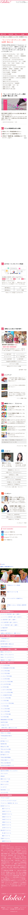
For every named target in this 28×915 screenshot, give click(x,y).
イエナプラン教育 (5, 781)
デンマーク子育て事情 (6, 697)
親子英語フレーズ (5, 754)
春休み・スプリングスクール (7, 654)
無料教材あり (8, 290)
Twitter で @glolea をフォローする (13, 534)
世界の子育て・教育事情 (18, 867)
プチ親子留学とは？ (5, 638)
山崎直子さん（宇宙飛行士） (14, 484)
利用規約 (16, 907)
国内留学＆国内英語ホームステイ (14, 361)
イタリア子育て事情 (5, 673)
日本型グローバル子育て (8, 77)
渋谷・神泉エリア (6, 440)
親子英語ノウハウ (5, 741)
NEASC (18, 63)
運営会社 (3, 907)
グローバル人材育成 (20, 77)
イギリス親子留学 (8, 359)
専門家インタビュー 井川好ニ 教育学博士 (16, 606)
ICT (14, 85)
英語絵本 (3, 776)
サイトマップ (23, 907)
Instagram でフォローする (10, 537)
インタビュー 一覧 (21, 522)
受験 (13, 86)
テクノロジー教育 (7, 85)
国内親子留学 (4, 630)
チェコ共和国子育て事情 (6, 695)
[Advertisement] (14, 18)
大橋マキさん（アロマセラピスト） (14, 472)
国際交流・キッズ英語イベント (8, 660)
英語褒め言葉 (4, 743)
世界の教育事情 (21, 76)
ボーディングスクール (8, 83)
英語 (22, 68)
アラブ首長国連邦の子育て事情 (8, 668)
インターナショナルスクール (9, 76)
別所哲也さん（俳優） (14, 474)
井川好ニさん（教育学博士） (14, 514)
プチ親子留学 (10, 34)
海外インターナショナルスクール (10, 81)
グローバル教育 (6, 72)
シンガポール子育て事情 (6, 689)
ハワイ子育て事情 (5, 706)
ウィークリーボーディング (19, 66)
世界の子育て (4, 34)
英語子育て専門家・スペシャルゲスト (9, 770)
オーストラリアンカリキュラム (10, 61)
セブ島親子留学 (4, 627)
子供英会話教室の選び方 (6, 735)
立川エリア (19, 440)
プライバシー (10, 907)
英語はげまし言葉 (5, 746)
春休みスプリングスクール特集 (14, 366)
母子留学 (14, 72)
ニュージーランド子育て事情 (7, 703)
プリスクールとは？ (5, 797)
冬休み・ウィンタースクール (7, 657)
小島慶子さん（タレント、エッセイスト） (14, 477)
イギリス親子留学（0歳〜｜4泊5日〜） (9, 622)
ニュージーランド (20, 354)
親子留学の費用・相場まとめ (7, 644)
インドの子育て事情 (5, 678)
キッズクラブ (4, 787)
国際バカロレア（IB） (6, 779)
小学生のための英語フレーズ (7, 765)
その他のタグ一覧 (5, 725)
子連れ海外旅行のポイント (7, 646)
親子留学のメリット (5, 641)
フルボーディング (7, 66)
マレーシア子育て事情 (6, 714)
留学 (19, 70)
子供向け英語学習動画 (6, 757)
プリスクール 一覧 (21, 445)
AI (19, 61)
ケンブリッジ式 (6, 59)
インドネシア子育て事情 (6, 676)
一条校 (23, 61)
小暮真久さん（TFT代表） (14, 519)
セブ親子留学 (20, 359)
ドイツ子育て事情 (5, 700)
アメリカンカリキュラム (17, 59)
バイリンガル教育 (7, 74)
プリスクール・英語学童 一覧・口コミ (9, 803)
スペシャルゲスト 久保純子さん (15, 598)
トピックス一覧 (4, 792)
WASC (4, 63)
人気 (20, 287)
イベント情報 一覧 (21, 398)
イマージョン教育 (7, 79)
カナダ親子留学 (7, 354)
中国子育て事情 (4, 722)
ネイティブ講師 (20, 290)
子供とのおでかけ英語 (6, 749)
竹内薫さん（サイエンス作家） (14, 482)
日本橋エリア (14, 440)
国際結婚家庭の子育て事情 (7, 719)
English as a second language (9, 65)
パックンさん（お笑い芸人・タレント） (14, 486)
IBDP (22, 54)
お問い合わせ (5, 909)
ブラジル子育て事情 (5, 708)
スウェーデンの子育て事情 (7, 692)
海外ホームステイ (5, 784)
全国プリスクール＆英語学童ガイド (11, 133)
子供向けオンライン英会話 (13, 585)
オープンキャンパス (14, 57)
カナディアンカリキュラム (9, 54)
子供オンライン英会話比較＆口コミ (11, 131)
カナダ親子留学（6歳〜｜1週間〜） (9, 619)
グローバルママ (4, 773)
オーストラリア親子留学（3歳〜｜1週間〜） (11, 614)
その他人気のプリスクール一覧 (9, 442)
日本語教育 (5, 57)
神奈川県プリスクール (6, 830)
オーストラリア (7, 356)
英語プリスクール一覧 (12, 591)
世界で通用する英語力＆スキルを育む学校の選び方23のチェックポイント (14, 116)
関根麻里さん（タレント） (14, 470)
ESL (23, 63)
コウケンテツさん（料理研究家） (14, 479)
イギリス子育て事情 (5, 670)
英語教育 (16, 68)
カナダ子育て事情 (5, 687)
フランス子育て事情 (5, 711)
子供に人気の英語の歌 (6, 762)
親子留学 (14, 70)
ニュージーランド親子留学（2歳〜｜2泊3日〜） (11, 617)
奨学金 (10, 68)
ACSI (13, 63)
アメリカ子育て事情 (5, 665)
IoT (18, 54)
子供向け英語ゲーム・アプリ (7, 760)
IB (17, 85)
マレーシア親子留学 (20, 356)
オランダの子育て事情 (6, 684)
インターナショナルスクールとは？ (9, 800)
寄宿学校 (10, 55)
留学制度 (5, 68)
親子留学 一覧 (22, 369)
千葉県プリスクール (5, 838)
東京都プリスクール (5, 806)
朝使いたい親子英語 (5, 752)
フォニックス (4, 738)
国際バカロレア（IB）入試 (9, 88)
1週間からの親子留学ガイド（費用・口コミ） (11, 633)
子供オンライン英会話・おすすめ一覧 (14, 292)
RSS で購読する (8, 539)
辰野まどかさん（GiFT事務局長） (14, 517)
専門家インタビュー (10, 872)
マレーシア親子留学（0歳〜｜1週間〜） (10, 625)
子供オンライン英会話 (19, 34)
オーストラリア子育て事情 (7, 681)
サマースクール (6, 70)
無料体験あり (8, 287)
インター (16, 55)
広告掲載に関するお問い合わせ (17, 909)
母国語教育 (23, 55)
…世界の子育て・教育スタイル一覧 (9, 727)
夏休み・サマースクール (6, 651)
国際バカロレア (6, 86)
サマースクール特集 (14, 363)
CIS (9, 63)
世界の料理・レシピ (5, 789)
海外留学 (17, 83)
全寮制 (4, 55)
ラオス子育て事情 (5, 716)
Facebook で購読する (9, 532)
